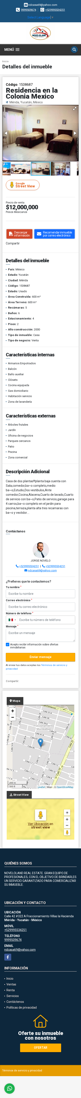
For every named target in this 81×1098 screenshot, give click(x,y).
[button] (74, 108)
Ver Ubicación (38, 824)
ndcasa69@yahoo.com (42, 570)
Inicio (5, 61)
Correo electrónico (19, 600)
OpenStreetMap (65, 787)
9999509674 (28, 9)
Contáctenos (15, 1001)
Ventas (11, 984)
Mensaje (12, 626)
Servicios (12, 996)
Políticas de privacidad (21, 1007)
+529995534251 (55, 9)
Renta (10, 990)
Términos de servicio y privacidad (22, 1070)
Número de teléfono (19, 613)
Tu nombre (13, 587)
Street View (25, 185)
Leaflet (41, 787)
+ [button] (12, 711)
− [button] (12, 717)
